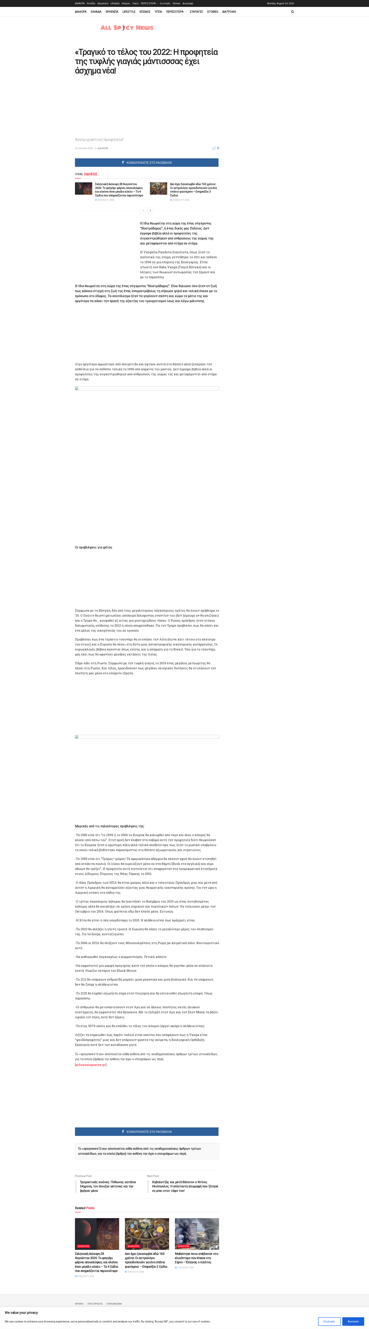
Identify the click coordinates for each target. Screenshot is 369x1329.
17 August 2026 (185, 1267)
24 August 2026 (105, 200)
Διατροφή (188, 3)
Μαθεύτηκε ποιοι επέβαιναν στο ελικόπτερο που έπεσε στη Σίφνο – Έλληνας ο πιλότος (196, 1258)
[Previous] (143, 210)
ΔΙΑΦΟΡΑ (80, 3)
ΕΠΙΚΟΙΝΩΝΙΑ (114, 1303)
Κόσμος (126, 3)
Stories (176, 3)
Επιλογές (329, 1321)
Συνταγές (165, 3)
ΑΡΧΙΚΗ (79, 1303)
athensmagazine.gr (91, 1065)
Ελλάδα (91, 3)
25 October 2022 (84, 148)
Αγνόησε (353, 1321)
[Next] (150, 210)
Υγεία (135, 3)
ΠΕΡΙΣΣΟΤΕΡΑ (148, 3)
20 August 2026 (180, 200)
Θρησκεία (102, 3)
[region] (184, 1318)
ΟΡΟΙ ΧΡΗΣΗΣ (95, 1303)
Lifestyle (115, 3)
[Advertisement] (107, 105)
